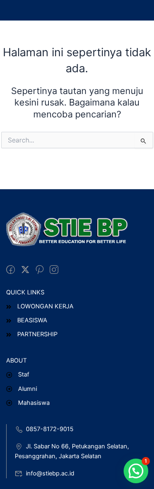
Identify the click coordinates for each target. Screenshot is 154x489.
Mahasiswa (34, 402)
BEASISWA (32, 320)
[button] (136, 471)
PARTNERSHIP (37, 334)
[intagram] (54, 270)
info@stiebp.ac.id (50, 473)
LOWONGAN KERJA (45, 306)
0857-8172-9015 (50, 429)
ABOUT (16, 360)
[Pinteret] (40, 270)
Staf (23, 374)
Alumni (27, 389)
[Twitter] (25, 270)
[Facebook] (10, 270)
